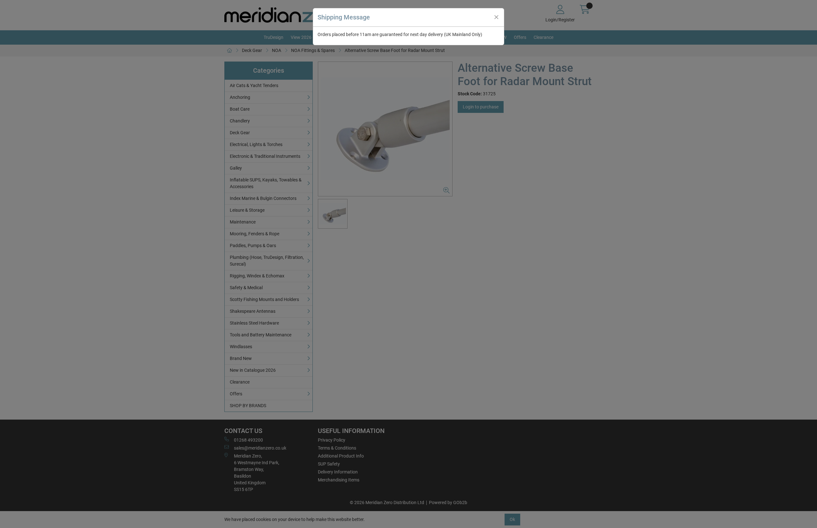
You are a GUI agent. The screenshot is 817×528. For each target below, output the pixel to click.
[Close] (496, 17)
